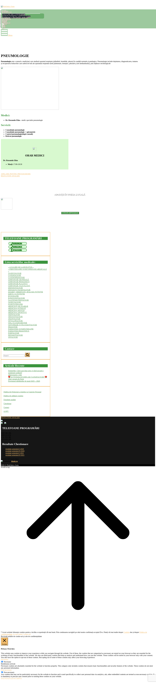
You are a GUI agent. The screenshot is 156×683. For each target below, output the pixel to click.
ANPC (5, 411)
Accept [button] (15, 634)
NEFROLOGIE (14, 314)
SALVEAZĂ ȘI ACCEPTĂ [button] (11, 678)
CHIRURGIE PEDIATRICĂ (18, 281)
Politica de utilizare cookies (13, 396)
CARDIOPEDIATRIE (16, 277)
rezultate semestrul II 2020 (14, 451)
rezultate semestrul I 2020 (14, 449)
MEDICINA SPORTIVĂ (17, 312)
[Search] (27, 355)
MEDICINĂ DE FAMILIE (18, 306)
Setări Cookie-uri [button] (24, 634)
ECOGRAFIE (13, 296)
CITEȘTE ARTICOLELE (70, 213)
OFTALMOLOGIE (15, 321)
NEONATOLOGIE (15, 316)
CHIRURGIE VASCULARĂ (19, 286)
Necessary (7, 662)
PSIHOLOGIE (13, 333)
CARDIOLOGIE (14, 275)
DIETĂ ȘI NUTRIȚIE (16, 294)
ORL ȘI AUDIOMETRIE (17, 323)
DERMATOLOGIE (15, 288)
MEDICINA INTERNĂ (17, 308)
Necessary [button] (4, 659)
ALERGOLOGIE (14, 273)
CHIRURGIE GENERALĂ (18, 279)
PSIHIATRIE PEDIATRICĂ (18, 331)
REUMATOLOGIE (15, 335)
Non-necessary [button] (6, 670)
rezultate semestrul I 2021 (14, 453)
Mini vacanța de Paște (16, 379)
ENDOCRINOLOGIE (16, 298)
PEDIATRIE (12, 327)
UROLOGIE (13, 337)
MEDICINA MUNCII (16, 310)
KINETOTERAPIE (15, 304)
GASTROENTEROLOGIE (18, 300)
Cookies (127, 632)
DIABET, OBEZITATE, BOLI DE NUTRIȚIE (25, 292)
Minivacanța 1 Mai (15, 375)
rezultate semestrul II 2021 (14, 455)
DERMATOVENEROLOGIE (19, 290)
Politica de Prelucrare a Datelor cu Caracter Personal (22, 392)
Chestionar (7, 403)
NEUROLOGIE (14, 318)
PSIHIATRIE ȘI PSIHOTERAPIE (20, 329)
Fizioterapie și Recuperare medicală (15, 17)
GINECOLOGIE (14, 302)
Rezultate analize (9, 399)
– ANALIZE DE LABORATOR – (20, 267)
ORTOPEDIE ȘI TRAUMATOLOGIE (22, 325)
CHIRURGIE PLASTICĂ (18, 283)
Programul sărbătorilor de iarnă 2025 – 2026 (24, 381)
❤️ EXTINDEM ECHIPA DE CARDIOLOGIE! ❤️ (27, 377)
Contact (6, 407)
